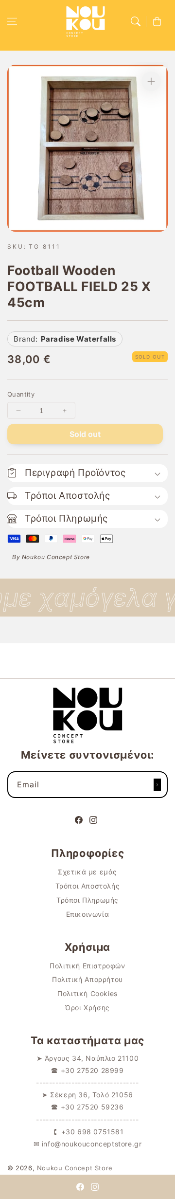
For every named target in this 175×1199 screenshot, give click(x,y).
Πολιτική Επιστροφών (87, 966)
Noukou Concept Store (75, 1168)
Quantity (21, 394)
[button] (12, 21)
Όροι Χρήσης (87, 1007)
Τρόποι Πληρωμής (87, 900)
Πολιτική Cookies (87, 993)
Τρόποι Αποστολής (87, 886)
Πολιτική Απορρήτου (87, 979)
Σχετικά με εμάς (87, 872)
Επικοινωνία (87, 914)
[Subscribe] (157, 784)
